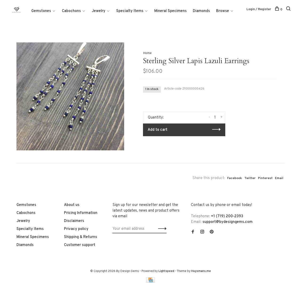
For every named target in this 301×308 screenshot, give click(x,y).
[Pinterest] (212, 232)
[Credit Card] (150, 281)
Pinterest (265, 178)
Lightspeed (166, 271)
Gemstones (41, 11)
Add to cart (157, 129)
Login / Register (258, 9)
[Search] (289, 10)
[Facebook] (193, 232)
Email (279, 178)
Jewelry (98, 11)
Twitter (250, 178)
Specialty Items (129, 11)
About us (71, 205)
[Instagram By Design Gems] (202, 232)
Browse (222, 11)
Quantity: (156, 117)
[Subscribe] (160, 229)
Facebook (234, 178)
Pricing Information (80, 213)
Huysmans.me (201, 271)
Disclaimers (74, 221)
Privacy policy (76, 229)
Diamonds (201, 11)
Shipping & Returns (80, 237)
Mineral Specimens (170, 11)
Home (147, 53)
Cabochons (71, 11)
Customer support (79, 245)
